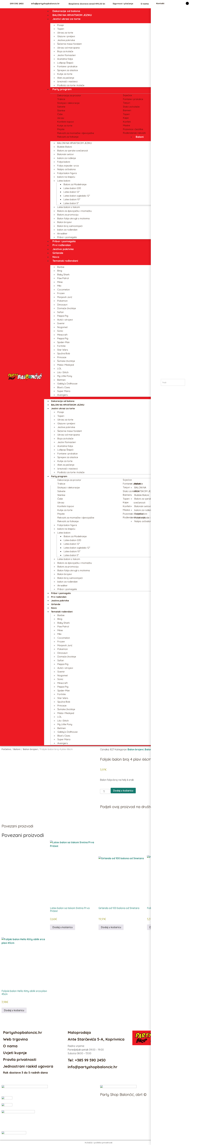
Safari (60, 312)
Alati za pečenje (65, 77)
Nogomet (62, 327)
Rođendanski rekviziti (134, 132)
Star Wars (62, 349)
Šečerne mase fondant (69, 43)
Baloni (140, 136)
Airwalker (62, 233)
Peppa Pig (62, 315)
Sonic (60, 330)
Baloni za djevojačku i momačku (74, 210)
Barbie (60, 267)
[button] (101, 813)
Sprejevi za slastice (67, 70)
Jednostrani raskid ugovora (28, 1066)
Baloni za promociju (67, 214)
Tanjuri (126, 102)
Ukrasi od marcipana (68, 47)
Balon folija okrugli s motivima (73, 218)
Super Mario (63, 391)
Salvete (61, 106)
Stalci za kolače (131, 106)
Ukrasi (60, 118)
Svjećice (127, 95)
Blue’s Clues (63, 387)
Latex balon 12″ (72, 191)
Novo (55, 256)
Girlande (57, 252)
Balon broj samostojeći (69, 226)
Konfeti (127, 121)
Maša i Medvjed (65, 364)
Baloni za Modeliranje (75, 184)
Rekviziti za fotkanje (67, 136)
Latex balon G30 (72, 188)
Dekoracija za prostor (69, 95)
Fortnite (61, 345)
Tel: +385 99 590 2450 (87, 1060)
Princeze (61, 357)
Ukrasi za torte (65, 32)
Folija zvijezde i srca (68, 165)
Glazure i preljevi (66, 36)
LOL (59, 368)
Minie (60, 282)
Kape (126, 117)
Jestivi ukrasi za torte (66, 18)
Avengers (62, 394)
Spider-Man (63, 342)
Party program (62, 89)
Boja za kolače (65, 51)
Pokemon (62, 300)
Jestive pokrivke (66, 40)
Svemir (61, 323)
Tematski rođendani (65, 260)
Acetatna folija (65, 58)
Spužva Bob (63, 353)
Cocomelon (63, 289)
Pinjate (60, 129)
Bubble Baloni (64, 146)
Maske (126, 125)
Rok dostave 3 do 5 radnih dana (25, 1072)
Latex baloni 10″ (72, 199)
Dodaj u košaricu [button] (62, 927)
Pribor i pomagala (67, 237)
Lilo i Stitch (62, 372)
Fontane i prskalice (67, 66)
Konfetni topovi (65, 121)
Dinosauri (62, 304)
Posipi (60, 25)
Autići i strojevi (65, 319)
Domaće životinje (66, 308)
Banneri (127, 110)
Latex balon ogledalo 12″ (77, 195)
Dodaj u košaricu (123, 790)
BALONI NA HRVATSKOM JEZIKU (72, 15)
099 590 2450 (17, 3)
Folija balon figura (67, 173)
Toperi (60, 28)
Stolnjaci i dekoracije (68, 103)
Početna (6, 749)
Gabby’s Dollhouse (67, 383)
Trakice (61, 99)
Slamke (61, 110)
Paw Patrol (63, 278)
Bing (59, 270)
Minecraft (62, 334)
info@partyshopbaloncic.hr (45, 3)
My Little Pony (64, 376)
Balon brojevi (64, 222)
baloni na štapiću (66, 176)
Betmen (61, 379)
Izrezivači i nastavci (67, 81)
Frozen (61, 293)
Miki (59, 285)
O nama (145, 3)
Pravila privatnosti (19, 1059)
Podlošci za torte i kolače (70, 85)
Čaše (60, 114)
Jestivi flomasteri (66, 55)
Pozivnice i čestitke (133, 129)
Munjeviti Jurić (64, 297)
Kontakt (160, 3)
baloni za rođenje (66, 158)
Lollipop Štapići (65, 62)
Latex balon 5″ (71, 203)
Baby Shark (63, 274)
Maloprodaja (79, 1032)
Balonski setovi (65, 154)
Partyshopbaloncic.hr (22, 1032)
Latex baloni (63, 180)
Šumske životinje (66, 361)
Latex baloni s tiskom (68, 207)
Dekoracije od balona (66, 11)
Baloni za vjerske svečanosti (72, 150)
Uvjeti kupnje (15, 1052)
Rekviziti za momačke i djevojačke (75, 133)
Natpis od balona (66, 169)
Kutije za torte (64, 73)
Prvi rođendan (61, 245)
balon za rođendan (67, 229)
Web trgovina (15, 1039)
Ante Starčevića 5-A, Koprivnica (96, 1039)
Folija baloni (63, 161)
